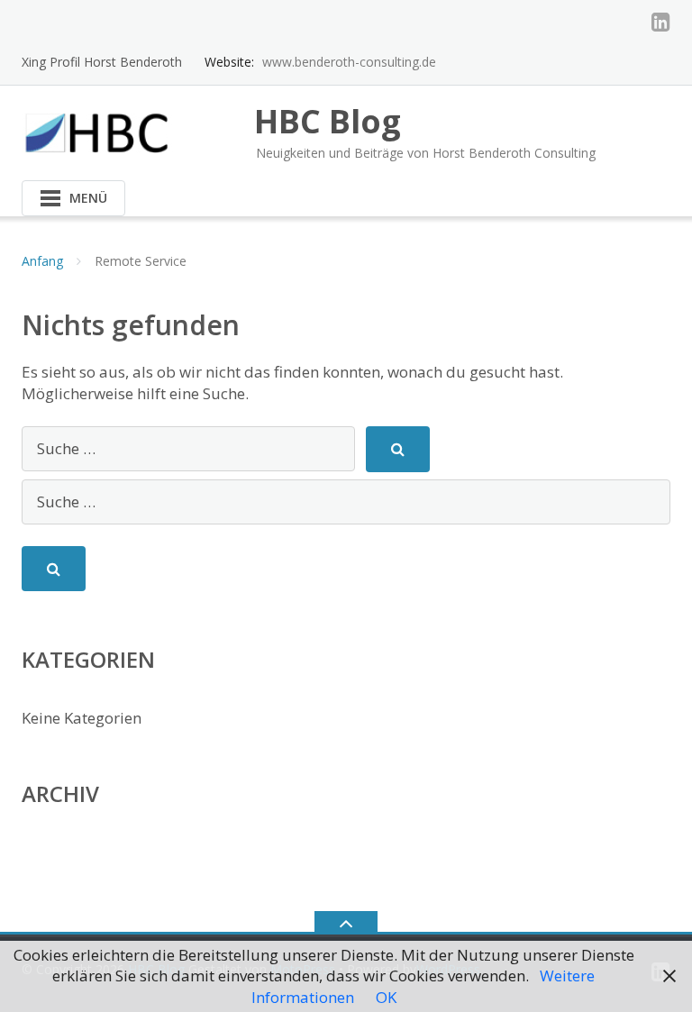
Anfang (42, 260)
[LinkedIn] (660, 21)
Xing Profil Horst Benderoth (102, 61)
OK (386, 997)
